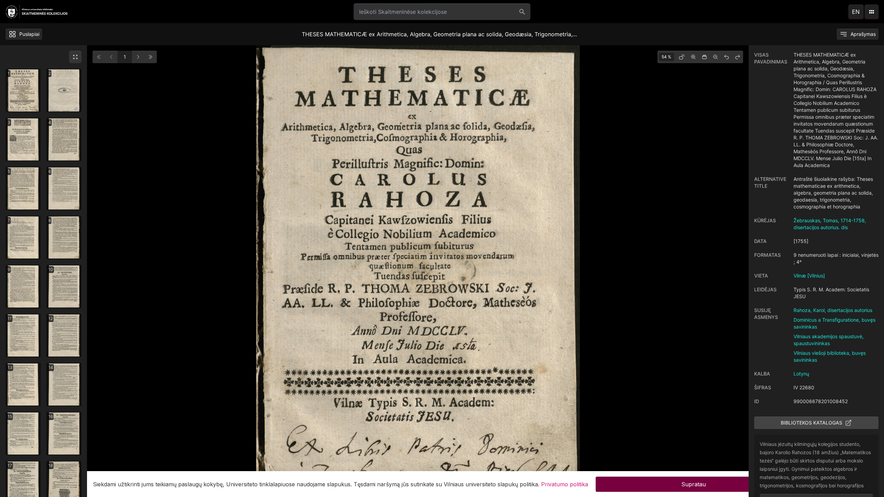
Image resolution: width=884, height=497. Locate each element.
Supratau (693, 483)
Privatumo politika (564, 483)
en (856, 11)
